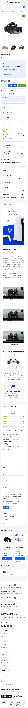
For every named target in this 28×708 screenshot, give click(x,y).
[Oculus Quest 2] (20, 540)
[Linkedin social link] (12, 94)
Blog (2, 673)
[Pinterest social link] (10, 94)
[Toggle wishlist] (10, 536)
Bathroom (4, 647)
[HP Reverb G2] (7, 540)
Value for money (7, 441)
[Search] (24, 7)
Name (5, 481)
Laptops (3, 636)
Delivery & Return (6, 663)
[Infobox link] (8, 585)
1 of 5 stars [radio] (13, 439)
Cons (4, 474)
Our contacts (4, 660)
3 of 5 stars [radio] (16, 439)
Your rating (6, 439)
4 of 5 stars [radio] (17, 439)
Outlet (3, 665)
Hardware (3, 638)
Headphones (4, 644)
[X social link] (8, 94)
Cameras (3, 641)
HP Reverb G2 (6, 547)
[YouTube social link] (11, 626)
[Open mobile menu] (2, 2)
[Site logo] (13, 2)
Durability (5, 444)
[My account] (24, 2)
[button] (2, 28)
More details (20, 147)
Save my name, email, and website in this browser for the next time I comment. (13, 496)
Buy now (22, 85)
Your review (6, 449)
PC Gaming (14, 12)
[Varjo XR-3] (4, 571)
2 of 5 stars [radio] (14, 439)
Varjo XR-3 (11, 570)
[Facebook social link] (6, 94)
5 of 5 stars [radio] (18, 439)
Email (5, 487)
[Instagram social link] (8, 626)
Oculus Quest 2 (19, 547)
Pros (4, 467)
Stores (3, 657)
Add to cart (13, 85)
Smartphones (4, 633)
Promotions (4, 654)
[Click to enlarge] (4, 39)
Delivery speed (7, 446)
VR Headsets (22, 12)
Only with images (9, 516)
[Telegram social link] (14, 94)
